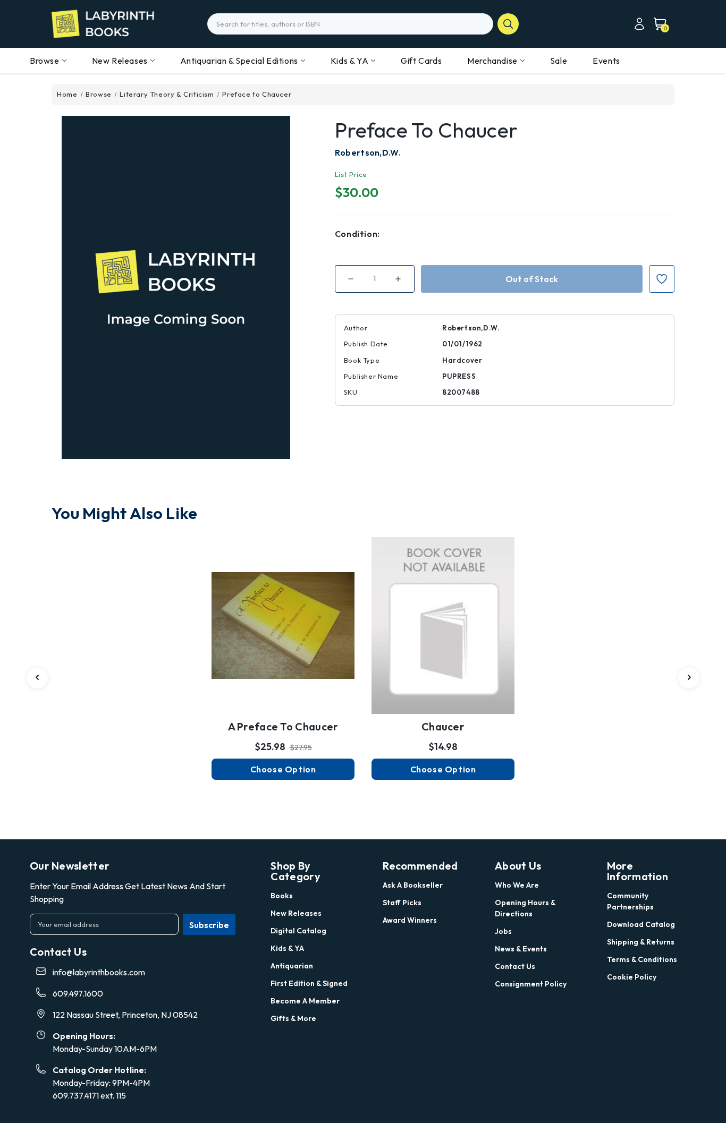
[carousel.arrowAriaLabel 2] (37, 677)
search (508, 24)
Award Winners (410, 920)
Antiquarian (292, 966)
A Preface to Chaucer (283, 726)
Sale (558, 60)
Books (282, 895)
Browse (45, 60)
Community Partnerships (630, 901)
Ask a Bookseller (413, 885)
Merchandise (492, 60)
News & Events (521, 949)
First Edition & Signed (309, 983)
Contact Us (515, 966)
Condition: (357, 233)
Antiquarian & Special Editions (239, 60)
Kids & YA (349, 60)
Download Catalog (641, 924)
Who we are (517, 885)
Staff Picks (402, 902)
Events (606, 60)
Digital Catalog (298, 930)
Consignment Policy (531, 984)
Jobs (503, 931)
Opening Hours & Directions (525, 908)
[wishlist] (283, 613)
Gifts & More (293, 1018)
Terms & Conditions (642, 959)
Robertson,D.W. (368, 152)
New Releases (120, 60)
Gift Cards (421, 60)
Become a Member (305, 1001)
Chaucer (443, 726)
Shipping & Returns (640, 942)
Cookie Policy (631, 977)
